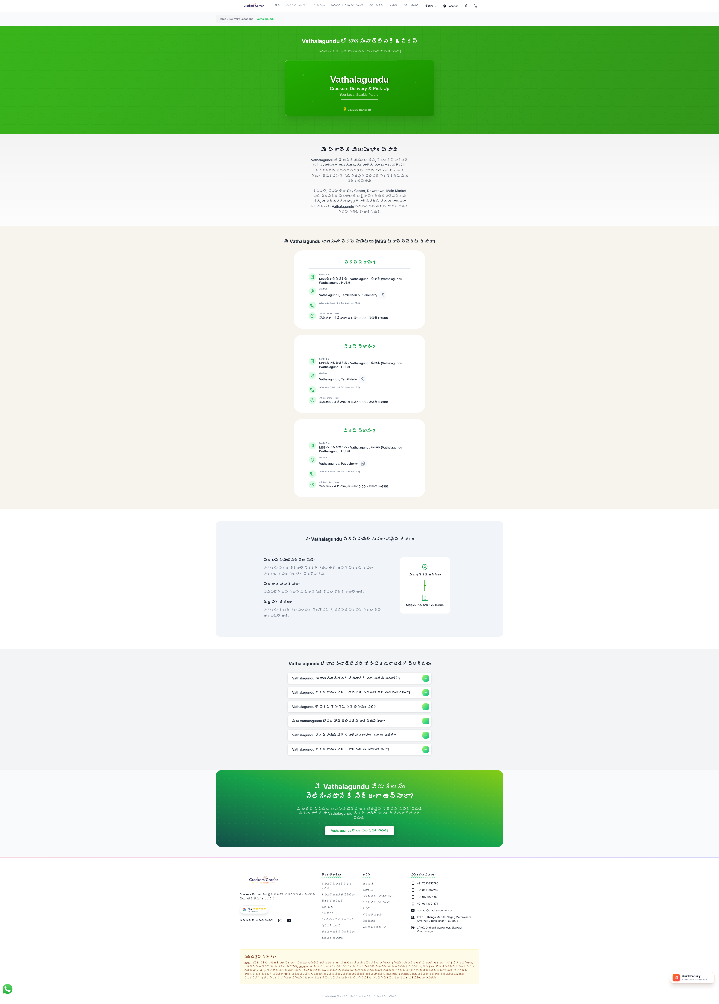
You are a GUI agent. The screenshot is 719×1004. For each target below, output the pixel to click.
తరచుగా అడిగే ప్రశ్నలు (337, 931)
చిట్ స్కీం (327, 907)
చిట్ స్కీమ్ (376, 5)
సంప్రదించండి (411, 5)
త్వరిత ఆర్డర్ (297, 5)
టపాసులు (319, 5)
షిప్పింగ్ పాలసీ (331, 925)
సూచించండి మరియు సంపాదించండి (346, 5)
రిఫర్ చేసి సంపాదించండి (376, 902)
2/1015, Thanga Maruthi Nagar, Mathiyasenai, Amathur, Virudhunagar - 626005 (445, 918)
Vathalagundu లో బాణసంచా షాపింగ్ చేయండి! (359, 830)
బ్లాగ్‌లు (367, 890)
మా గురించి (368, 883)
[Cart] (476, 6)
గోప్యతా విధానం (372, 914)
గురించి (393, 5)
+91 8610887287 (427, 890)
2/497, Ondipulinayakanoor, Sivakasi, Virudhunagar (439, 929)
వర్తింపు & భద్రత (374, 927)
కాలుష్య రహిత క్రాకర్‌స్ (337, 919)
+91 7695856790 (427, 883)
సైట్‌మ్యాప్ (369, 921)
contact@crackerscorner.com (435, 910)
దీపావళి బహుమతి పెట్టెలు (337, 894)
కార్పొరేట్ (328, 913)
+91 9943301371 (427, 903)
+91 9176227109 (427, 896)
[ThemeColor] (466, 6)
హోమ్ (277, 5)
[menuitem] (431, 6)
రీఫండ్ (366, 908)
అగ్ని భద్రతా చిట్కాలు (377, 896)
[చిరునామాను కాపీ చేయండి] (382, 295)
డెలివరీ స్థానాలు (332, 938)
